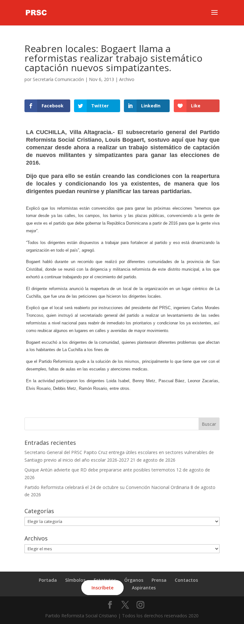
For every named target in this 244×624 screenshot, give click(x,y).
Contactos (186, 580)
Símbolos (75, 580)
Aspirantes (144, 588)
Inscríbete (102, 588)
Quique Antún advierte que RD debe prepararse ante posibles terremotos (99, 470)
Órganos (133, 580)
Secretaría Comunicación (58, 79)
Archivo (126, 79)
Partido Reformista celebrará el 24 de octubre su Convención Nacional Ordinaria (106, 487)
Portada (48, 580)
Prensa (159, 580)
